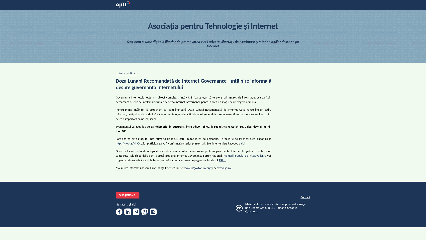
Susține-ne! (127, 195)
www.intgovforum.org (197, 168)
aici (242, 143)
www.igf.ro (224, 168)
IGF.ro (222, 160)
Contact (305, 197)
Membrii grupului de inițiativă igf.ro (244, 156)
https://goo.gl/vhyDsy (129, 143)
